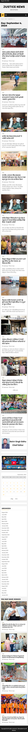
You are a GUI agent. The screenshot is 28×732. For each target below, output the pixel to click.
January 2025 (5, 552)
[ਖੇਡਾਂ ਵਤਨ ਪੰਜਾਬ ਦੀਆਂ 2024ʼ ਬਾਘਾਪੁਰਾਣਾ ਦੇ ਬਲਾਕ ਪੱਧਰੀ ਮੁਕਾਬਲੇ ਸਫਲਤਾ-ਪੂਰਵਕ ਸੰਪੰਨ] (14, 81)
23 (3, 491)
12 (14, 486)
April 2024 (4, 572)
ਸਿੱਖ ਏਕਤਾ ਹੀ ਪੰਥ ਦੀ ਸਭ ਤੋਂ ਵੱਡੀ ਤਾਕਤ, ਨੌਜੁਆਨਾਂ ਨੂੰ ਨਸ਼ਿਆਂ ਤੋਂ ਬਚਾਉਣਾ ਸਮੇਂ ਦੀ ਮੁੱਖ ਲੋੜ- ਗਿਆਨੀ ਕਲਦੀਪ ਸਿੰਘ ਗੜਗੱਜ (13, 719)
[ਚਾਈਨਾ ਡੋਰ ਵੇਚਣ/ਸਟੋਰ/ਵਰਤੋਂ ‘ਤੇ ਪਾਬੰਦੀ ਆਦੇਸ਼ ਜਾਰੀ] (14, 122)
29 (24, 491)
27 (17, 491)
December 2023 (5, 581)
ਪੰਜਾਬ (3, 49)
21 (21, 488)
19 (14, 488)
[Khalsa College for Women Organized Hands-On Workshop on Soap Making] (14, 642)
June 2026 (4, 514)
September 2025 (5, 534)
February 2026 (5, 523)
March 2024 (4, 575)
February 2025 (5, 550)
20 (17, 488)
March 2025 (4, 548)
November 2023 (5, 584)
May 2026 (4, 517)
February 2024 (5, 577)
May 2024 (4, 570)
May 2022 (4, 592)
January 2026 (5, 525)
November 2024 (5, 557)
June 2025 (4, 541)
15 (24, 486)
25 (10, 491)
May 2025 (4, 543)
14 (21, 486)
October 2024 (5, 559)
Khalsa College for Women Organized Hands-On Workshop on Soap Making (13, 656)
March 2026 (4, 521)
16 (3, 488)
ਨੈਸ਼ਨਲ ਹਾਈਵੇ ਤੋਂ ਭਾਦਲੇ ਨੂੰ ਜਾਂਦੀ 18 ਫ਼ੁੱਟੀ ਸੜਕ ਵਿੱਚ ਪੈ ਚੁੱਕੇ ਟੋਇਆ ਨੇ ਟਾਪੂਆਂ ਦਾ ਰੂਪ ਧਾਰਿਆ (13, 302)
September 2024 (5, 561)
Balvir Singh (12, 60)
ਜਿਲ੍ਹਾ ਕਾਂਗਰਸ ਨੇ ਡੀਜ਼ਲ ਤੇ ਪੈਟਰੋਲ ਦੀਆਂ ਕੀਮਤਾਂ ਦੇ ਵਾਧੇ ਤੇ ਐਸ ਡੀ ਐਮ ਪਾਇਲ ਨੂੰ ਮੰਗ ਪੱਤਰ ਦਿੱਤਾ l (12, 382)
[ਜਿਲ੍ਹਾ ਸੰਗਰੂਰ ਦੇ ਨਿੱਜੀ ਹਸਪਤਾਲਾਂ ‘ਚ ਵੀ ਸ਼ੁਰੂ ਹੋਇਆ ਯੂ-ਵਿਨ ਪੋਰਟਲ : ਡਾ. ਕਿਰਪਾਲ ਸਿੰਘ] (14, 244)
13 (17, 486)
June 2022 (4, 590)
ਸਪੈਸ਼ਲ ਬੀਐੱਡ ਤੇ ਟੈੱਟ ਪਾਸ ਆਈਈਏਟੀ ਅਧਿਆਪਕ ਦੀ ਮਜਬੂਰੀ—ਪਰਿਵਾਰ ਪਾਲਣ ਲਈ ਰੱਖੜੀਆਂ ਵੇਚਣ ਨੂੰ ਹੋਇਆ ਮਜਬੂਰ (13, 687)
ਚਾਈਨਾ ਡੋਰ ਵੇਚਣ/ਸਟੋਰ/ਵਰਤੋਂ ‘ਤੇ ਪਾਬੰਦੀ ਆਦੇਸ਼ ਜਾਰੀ (12, 137)
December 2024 (5, 554)
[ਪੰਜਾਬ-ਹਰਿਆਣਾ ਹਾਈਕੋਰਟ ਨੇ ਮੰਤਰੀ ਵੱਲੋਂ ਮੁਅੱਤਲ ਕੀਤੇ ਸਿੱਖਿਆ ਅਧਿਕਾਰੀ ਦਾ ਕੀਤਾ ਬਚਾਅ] (14, 325)
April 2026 (4, 519)
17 (7, 488)
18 (10, 488)
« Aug (11, 499)
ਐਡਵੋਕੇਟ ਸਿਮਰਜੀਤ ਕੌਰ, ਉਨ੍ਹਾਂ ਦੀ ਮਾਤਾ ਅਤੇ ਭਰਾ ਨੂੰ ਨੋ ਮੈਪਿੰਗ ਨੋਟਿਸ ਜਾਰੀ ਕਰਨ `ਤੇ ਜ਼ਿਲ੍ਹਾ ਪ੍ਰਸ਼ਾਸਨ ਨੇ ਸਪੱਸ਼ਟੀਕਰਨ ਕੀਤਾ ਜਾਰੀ (13, 626)
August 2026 (5, 512)
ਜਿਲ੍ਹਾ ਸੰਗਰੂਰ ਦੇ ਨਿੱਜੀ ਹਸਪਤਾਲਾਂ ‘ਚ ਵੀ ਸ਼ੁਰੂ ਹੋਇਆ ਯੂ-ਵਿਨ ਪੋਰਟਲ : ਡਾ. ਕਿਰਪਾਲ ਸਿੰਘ (14, 261)
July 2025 (4, 539)
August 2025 (5, 537)
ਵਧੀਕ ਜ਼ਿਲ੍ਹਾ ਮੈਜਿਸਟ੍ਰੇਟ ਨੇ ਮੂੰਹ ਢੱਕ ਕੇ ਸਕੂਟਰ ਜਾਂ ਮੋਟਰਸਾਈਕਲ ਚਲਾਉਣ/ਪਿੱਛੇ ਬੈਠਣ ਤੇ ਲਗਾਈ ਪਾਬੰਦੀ (13, 220)
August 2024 (5, 563)
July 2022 (4, 588)
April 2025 (4, 546)
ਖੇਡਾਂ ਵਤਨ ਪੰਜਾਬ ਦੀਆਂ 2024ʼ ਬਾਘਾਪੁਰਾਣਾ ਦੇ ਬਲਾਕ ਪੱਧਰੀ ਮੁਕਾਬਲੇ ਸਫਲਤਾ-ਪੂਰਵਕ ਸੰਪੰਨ (12, 97)
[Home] (3, 15)
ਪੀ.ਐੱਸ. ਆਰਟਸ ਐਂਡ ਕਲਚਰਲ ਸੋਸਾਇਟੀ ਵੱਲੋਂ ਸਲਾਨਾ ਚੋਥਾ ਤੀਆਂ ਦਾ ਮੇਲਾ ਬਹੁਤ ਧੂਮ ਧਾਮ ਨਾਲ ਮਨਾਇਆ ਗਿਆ (14, 177)
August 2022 (5, 586)
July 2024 (4, 566)
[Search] (26, 15)
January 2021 (5, 595)
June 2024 (4, 568)
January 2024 (5, 579)
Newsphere (21, 728)
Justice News (14, 7)
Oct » (16, 499)
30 (3, 494)
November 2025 (5, 530)
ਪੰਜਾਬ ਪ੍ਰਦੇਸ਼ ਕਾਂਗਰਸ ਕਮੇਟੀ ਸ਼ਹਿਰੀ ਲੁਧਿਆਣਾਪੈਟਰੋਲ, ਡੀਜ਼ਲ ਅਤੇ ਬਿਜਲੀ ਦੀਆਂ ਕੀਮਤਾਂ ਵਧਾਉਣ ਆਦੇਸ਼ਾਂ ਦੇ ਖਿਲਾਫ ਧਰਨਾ (13, 55)
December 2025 (5, 528)
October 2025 (5, 532)
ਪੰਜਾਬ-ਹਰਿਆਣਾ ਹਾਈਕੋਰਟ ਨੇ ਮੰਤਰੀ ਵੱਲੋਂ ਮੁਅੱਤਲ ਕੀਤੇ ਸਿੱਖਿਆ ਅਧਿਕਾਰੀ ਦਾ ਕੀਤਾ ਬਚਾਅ (13, 341)
